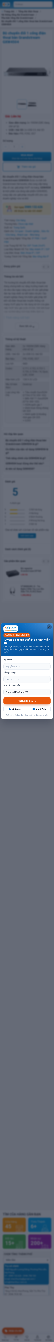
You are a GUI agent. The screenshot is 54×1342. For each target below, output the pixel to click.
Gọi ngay (16, 709)
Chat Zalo (41, 709)
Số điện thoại (9, 672)
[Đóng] (49, 626)
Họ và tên (7, 659)
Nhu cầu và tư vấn (11, 685)
